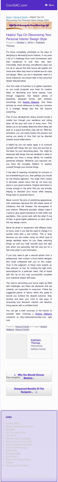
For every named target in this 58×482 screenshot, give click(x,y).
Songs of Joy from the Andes (19, 441)
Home (8, 17)
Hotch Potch (11, 456)
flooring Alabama (31, 102)
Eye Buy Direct (12, 423)
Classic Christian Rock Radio (19, 444)
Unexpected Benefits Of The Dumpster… (29, 390)
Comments (13, 453)
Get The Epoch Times (16, 432)
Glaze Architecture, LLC (16, 447)
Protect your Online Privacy (18, 459)
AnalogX (9, 462)
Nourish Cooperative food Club (19, 426)
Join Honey (11, 435)
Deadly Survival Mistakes (17, 465)
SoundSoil (10, 429)
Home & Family (21, 17)
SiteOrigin (43, 475)
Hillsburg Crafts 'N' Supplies (18, 438)
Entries (11, 450)
